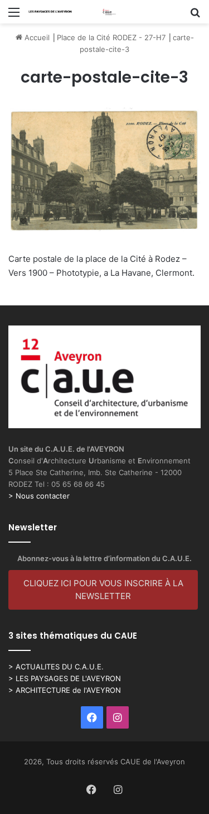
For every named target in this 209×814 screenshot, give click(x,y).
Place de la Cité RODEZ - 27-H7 (111, 37)
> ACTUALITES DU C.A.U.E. (56, 666)
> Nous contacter (39, 495)
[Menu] (14, 15)
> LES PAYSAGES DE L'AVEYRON (64, 678)
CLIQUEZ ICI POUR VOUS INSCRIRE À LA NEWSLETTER (103, 589)
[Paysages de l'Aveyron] (72, 12)
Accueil (36, 37)
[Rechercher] (195, 15)
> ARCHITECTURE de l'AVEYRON (64, 690)
